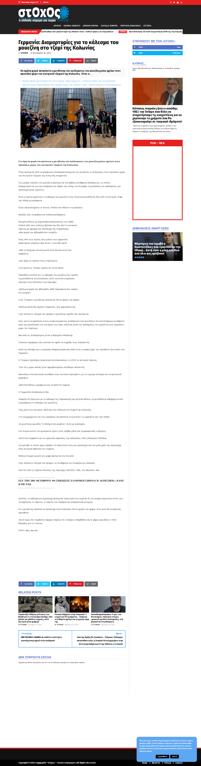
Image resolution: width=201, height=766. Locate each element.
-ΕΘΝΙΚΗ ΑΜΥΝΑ (90, 26)
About (45, 2)
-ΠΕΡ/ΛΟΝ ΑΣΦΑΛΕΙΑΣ (130, 26)
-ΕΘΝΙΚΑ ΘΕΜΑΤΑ (71, 26)
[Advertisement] (102, 261)
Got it (174, 757)
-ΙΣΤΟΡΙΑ (147, 26)
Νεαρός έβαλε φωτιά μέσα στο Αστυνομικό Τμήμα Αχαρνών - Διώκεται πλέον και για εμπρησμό (69, 80)
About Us (156, 763)
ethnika (78, 32)
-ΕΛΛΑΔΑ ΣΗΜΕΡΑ (109, 26)
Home (145, 763)
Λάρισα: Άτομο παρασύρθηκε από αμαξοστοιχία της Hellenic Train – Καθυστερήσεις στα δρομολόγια (71, 84)
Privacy (167, 763)
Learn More (162, 757)
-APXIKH (57, 26)
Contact (179, 763)
